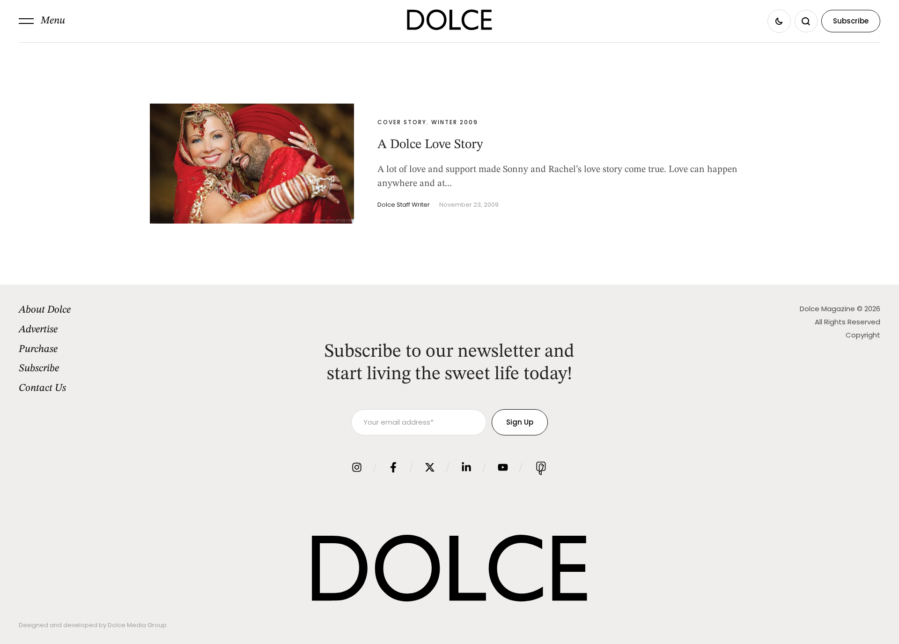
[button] (42, 21)
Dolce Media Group (137, 625)
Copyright (863, 335)
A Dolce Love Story (430, 144)
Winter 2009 (454, 122)
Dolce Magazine (827, 309)
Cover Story (402, 122)
